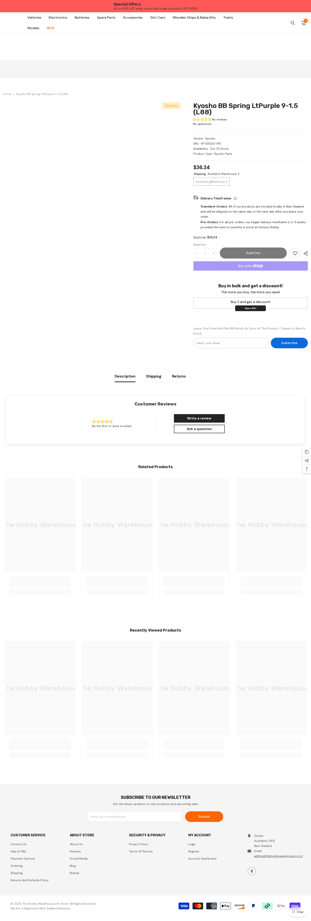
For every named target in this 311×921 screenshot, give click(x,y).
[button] (202, 119)
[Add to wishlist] (295, 253)
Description (125, 376)
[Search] (292, 23)
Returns (179, 376)
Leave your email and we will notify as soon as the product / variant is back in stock (249, 330)
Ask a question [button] (199, 429)
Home (7, 94)
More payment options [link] (250, 273)
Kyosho (210, 138)
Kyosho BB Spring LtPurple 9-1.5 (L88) (245, 108)
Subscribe (289, 343)
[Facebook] (252, 871)
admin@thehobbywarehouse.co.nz (278, 856)
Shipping (153, 376)
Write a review (199, 418)
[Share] (304, 253)
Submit (204, 816)
